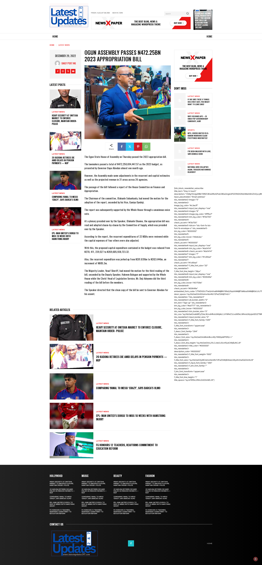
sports (191, 130)
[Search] (187, 13)
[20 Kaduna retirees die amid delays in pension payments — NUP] (65, 141)
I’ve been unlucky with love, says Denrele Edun (199, 152)
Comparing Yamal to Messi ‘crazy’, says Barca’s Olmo (65, 198)
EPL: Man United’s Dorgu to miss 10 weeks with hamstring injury (65, 236)
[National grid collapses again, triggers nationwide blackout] (180, 168)
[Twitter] (68, 71)
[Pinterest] (138, 147)
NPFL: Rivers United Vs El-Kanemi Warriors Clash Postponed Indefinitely (198, 135)
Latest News (64, 44)
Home (52, 44)
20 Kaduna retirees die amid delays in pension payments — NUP (63, 160)
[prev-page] (176, 181)
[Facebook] (57, 71)
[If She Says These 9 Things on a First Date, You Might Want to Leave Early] (180, 100)
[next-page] (180, 181)
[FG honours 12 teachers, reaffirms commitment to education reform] (71, 445)
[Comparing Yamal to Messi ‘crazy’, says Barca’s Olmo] (65, 180)
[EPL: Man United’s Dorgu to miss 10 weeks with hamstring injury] (65, 216)
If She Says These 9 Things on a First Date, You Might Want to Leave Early (199, 102)
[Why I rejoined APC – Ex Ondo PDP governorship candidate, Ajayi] (180, 117)
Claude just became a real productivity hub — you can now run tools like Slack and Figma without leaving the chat (203, 20)
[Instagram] (63, 71)
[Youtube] (73, 71)
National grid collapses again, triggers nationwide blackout (199, 169)
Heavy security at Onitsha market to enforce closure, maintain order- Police (65, 120)
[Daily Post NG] (58, 63)
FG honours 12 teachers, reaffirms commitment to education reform (127, 447)
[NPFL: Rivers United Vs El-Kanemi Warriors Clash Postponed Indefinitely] (180, 134)
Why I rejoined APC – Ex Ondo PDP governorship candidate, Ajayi (198, 119)
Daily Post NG (69, 63)
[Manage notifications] (255, 559)
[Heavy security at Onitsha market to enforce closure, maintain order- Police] (65, 98)
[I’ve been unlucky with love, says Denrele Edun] (180, 151)
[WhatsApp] (146, 147)
